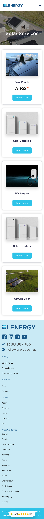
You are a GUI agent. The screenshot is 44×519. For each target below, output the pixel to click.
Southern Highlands (10, 491)
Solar (4, 386)
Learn (4, 413)
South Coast (7, 486)
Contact (5, 418)
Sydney (5, 501)
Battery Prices (8, 368)
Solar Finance (7, 363)
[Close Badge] (34, 512)
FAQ (3, 423)
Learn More (22, 97)
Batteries (6, 391)
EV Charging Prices (10, 373)
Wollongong (7, 496)
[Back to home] (13, 5)
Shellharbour (7, 481)
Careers (5, 408)
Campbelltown (8, 444)
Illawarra (5, 455)
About (4, 403)
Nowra (4, 475)
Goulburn (6, 449)
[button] (40, 5)
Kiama (4, 460)
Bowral (5, 434)
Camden (5, 439)
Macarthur (6, 465)
